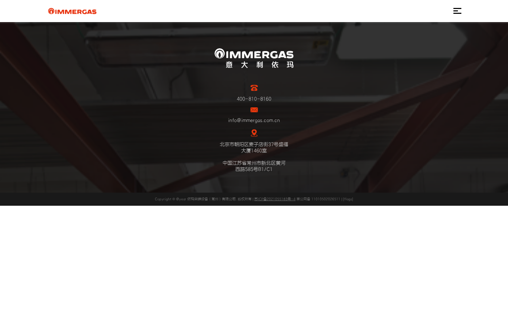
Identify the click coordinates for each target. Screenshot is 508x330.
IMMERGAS (72, 11)
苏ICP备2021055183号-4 (274, 199)
